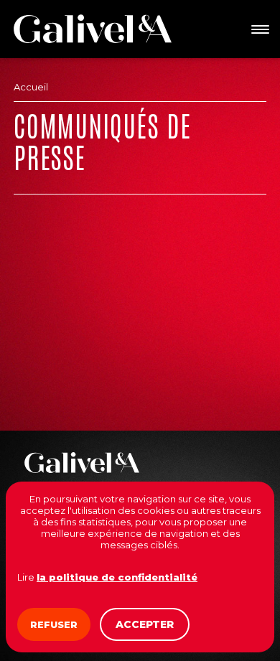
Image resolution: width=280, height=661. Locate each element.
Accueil (31, 87)
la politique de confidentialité (117, 577)
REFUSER (54, 624)
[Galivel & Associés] (93, 28)
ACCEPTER (145, 624)
